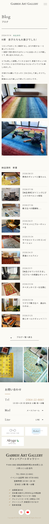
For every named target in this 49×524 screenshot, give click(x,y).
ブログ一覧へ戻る (24, 337)
